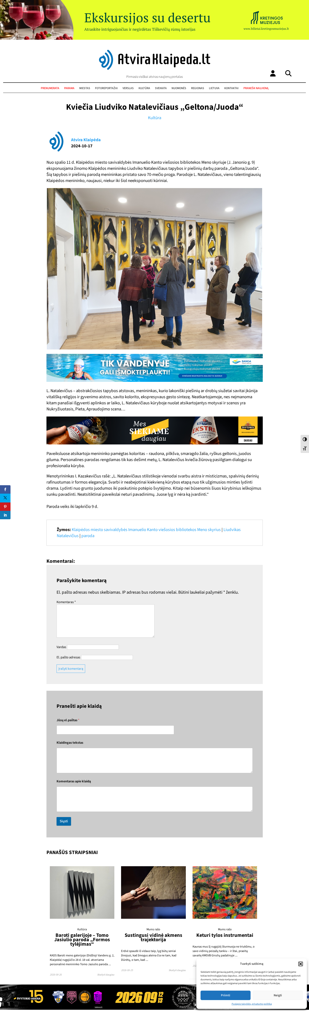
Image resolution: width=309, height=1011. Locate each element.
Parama (69, 88)
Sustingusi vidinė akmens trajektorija (153, 937)
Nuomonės (179, 88)
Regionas (197, 88)
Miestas (84, 88)
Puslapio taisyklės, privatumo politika (252, 1004)
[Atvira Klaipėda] (154, 68)
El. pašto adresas (68, 657)
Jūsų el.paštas (68, 720)
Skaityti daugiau (105, 975)
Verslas (128, 88)
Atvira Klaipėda (86, 140)
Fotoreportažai (106, 88)
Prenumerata (50, 88)
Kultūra (144, 88)
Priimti (225, 995)
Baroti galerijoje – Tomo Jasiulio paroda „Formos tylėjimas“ (82, 940)
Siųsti (64, 821)
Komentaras (66, 602)
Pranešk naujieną (255, 88)
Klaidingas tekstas (70, 743)
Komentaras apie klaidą (74, 781)
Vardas (61, 647)
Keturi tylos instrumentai (224, 935)
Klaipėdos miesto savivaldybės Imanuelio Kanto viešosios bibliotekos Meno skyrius (146, 530)
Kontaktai (231, 88)
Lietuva (214, 88)
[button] (300, 964)
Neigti (278, 995)
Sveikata (161, 88)
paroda (87, 536)
